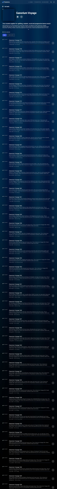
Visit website (7, 32)
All (4, 35)
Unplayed (11, 35)
